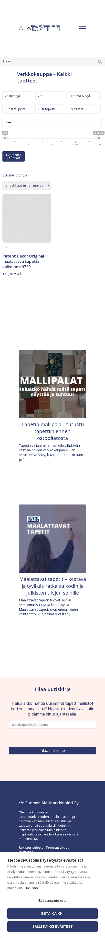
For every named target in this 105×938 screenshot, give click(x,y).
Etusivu (8, 175)
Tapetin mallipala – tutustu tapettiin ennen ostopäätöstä (52, 431)
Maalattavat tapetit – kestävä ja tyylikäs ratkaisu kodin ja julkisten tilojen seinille (52, 586)
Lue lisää (31, 888)
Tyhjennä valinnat (13, 156)
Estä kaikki (52, 913)
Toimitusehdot (57, 847)
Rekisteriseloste (31, 847)
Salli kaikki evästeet (52, 926)
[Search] (100, 61)
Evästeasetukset (52, 901)
